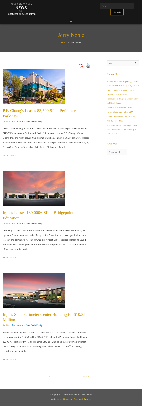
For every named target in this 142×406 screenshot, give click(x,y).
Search (117, 12)
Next (86, 376)
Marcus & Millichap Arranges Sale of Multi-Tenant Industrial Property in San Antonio (122, 129)
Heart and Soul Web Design (77, 399)
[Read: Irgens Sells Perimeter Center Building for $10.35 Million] (34, 290)
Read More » (9, 155)
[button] (71, 20)
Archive (6, 121)
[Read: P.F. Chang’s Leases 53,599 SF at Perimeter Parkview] (34, 86)
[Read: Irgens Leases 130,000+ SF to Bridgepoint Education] (34, 188)
